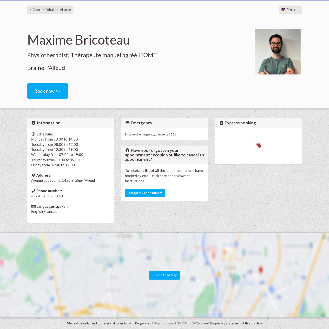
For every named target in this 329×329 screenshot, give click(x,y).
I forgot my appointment (145, 193)
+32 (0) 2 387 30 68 (47, 196)
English (291, 10)
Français (50, 211)
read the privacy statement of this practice (232, 323)
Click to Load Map (164, 275)
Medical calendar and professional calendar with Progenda (108, 323)
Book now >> (47, 91)
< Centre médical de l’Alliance (50, 10)
